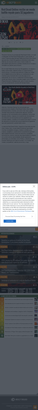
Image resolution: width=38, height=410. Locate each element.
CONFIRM (9, 221)
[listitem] (19, 216)
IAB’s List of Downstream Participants (21, 211)
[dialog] (19, 205)
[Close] (34, 187)
